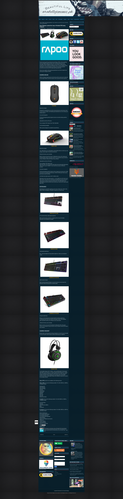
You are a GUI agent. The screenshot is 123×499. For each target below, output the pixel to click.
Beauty (47, 19)
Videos (56, 475)
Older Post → (66, 434)
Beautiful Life (41, 1)
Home (39, 19)
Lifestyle (50, 19)
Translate (76, 27)
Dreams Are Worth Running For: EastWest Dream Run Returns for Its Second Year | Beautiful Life (78, 146)
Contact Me (81, 19)
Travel (68, 19)
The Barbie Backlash (73, 467)
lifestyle (43, 22)
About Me (43, 19)
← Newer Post (41, 434)
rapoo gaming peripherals (48, 22)
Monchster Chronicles (74, 451)
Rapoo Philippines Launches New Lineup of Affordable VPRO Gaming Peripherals (52, 26)
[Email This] (41, 425)
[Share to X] (44, 425)
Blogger (68, 490)
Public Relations (76, 19)
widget (37, 423)
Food (56, 19)
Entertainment (60, 19)
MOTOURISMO (73, 442)
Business (65, 19)
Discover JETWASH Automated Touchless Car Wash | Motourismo (78, 444)
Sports (72, 19)
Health (53, 19)
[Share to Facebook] (45, 425)
